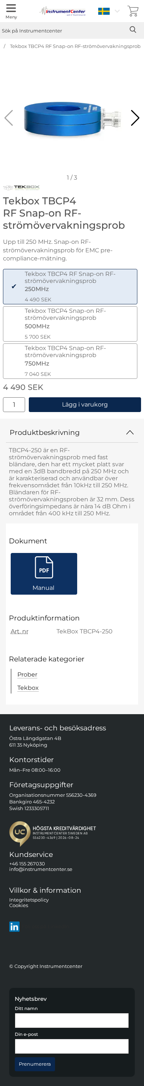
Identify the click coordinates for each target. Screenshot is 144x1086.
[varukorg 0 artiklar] (133, 11)
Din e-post (26, 1034)
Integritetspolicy (29, 899)
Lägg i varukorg (85, 404)
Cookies (18, 905)
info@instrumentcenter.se (40, 869)
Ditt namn (26, 1008)
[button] (135, 118)
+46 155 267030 (27, 864)
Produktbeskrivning (45, 432)
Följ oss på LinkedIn (45, 926)
